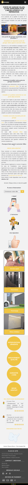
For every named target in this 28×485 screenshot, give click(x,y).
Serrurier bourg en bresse (7, 453)
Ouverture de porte (18, 453)
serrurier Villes (17, 132)
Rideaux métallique (6, 457)
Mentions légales (5, 465)
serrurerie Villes (14, 86)
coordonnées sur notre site (15, 175)
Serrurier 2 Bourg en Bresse (9, 446)
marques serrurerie (15, 457)
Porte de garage (12, 455)
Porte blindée (5, 455)
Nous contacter (5, 467)
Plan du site (4, 463)
